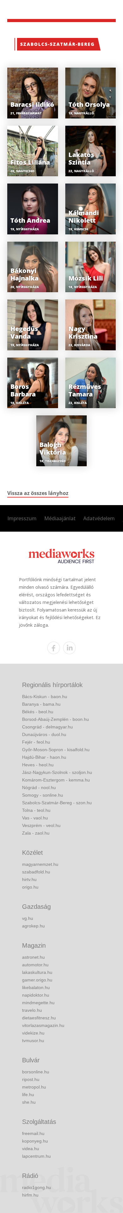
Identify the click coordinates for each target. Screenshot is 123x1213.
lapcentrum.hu (36, 1156)
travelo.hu (32, 1010)
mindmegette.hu (38, 1002)
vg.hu (27, 918)
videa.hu (30, 1148)
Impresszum (22, 518)
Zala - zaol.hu (36, 833)
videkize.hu (33, 1032)
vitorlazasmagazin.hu (43, 1025)
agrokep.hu (33, 925)
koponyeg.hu (35, 1141)
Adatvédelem (99, 518)
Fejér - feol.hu (36, 742)
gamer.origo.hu (37, 979)
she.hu (29, 1102)
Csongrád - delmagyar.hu (47, 726)
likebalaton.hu (36, 987)
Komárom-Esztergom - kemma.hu (56, 779)
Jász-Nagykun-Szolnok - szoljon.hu (57, 772)
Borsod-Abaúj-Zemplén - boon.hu (55, 719)
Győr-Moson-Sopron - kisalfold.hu (56, 749)
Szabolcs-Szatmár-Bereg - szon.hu (57, 802)
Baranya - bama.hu (41, 704)
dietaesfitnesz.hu (39, 1017)
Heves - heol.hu (38, 764)
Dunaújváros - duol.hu (44, 734)
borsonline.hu (35, 1071)
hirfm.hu (30, 1195)
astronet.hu (33, 957)
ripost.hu (30, 1079)
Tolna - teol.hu (36, 810)
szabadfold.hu (36, 871)
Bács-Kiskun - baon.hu (44, 696)
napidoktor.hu (35, 995)
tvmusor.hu (33, 1040)
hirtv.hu (29, 879)
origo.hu (30, 887)
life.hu (28, 1094)
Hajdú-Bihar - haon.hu (44, 757)
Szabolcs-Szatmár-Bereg (57, 44)
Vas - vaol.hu (35, 817)
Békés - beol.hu (37, 711)
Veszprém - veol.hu (41, 825)
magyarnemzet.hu (40, 864)
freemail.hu (33, 1133)
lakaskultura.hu (37, 972)
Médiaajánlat (60, 518)
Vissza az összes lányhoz (37, 493)
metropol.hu (34, 1086)
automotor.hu (35, 964)
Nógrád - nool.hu (39, 787)
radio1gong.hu (36, 1187)
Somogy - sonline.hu (42, 795)
